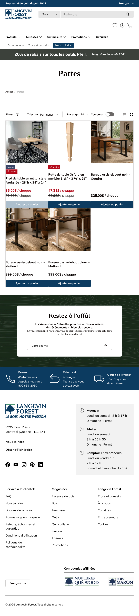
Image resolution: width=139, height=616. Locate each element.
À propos (104, 503)
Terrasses (59, 510)
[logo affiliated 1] (81, 581)
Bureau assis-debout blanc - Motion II (69, 264)
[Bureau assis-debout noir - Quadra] (112, 142)
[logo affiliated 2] (121, 581)
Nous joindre (14, 442)
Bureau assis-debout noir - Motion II (25, 264)
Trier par (32, 114)
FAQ (8, 496)
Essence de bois (63, 496)
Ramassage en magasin (22, 517)
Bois (55, 503)
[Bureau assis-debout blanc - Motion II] (69, 229)
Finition (57, 531)
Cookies (103, 524)
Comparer (97, 114)
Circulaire (102, 37)
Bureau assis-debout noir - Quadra (110, 176)
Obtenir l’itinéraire (18, 450)
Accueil (9, 91)
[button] (130, 25)
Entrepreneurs (15, 45)
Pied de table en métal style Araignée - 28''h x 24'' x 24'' (26, 180)
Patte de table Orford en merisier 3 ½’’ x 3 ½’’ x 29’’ (67, 176)
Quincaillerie (60, 524)
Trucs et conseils (38, 45)
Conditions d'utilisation (21, 535)
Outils (56, 517)
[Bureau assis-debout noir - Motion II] (27, 229)
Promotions (60, 545)
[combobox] (86, 14)
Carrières (104, 510)
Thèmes (57, 538)
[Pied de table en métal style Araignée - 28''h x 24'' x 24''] (27, 142)
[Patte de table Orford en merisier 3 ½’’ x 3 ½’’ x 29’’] (69, 142)
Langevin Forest (26, 604)
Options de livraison (19, 510)
